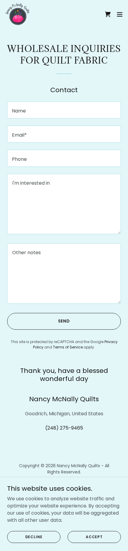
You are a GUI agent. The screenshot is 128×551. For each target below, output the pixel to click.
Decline (34, 536)
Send (64, 321)
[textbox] (64, 109)
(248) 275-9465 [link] (64, 428)
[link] (17, 14)
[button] (120, 14)
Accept (94, 536)
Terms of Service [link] (68, 347)
